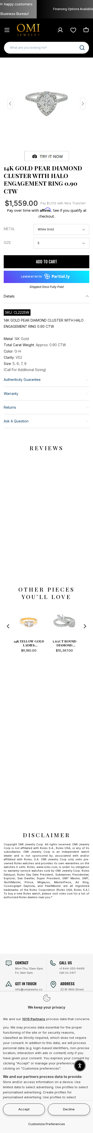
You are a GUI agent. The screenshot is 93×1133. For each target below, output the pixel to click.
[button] (80, 1066)
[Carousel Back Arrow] (10, 103)
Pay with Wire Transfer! (63, 203)
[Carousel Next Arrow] (82, 103)
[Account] (60, 30)
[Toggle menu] (7, 30)
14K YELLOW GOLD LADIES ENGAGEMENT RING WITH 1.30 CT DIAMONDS (29, 643)
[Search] (82, 48)
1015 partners (33, 1019)
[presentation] (8, 626)
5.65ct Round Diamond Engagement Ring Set (64, 643)
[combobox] (46, 48)
